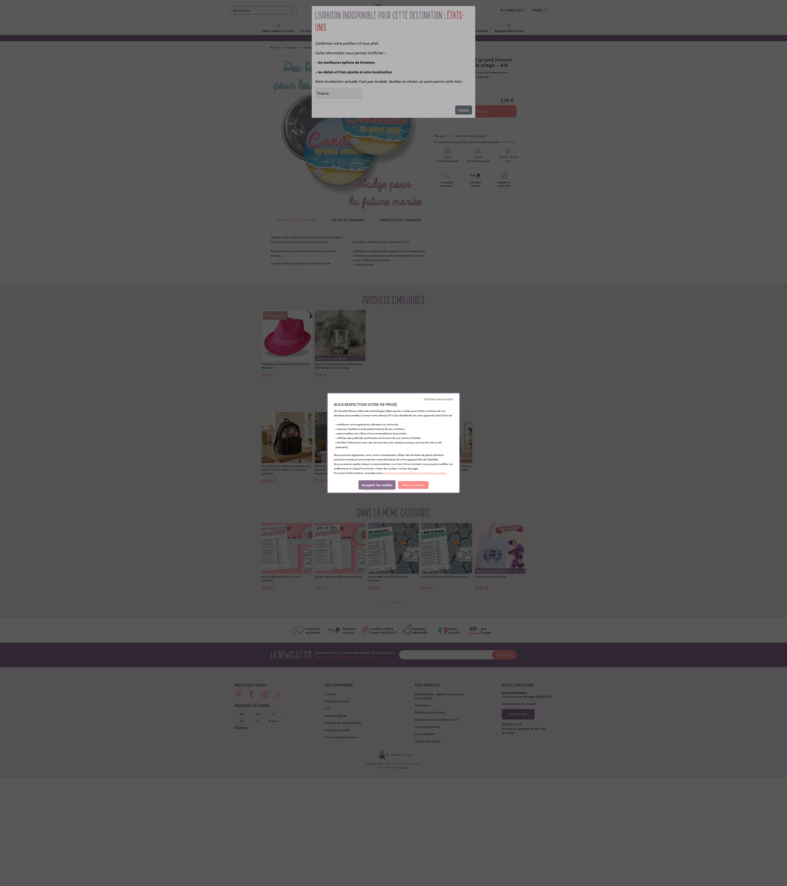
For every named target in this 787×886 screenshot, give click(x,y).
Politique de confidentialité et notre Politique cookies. (414, 473)
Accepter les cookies (377, 485)
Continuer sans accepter (438, 399)
